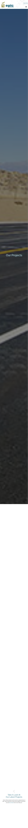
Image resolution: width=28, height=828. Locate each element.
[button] (26, 7)
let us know (11, 802)
